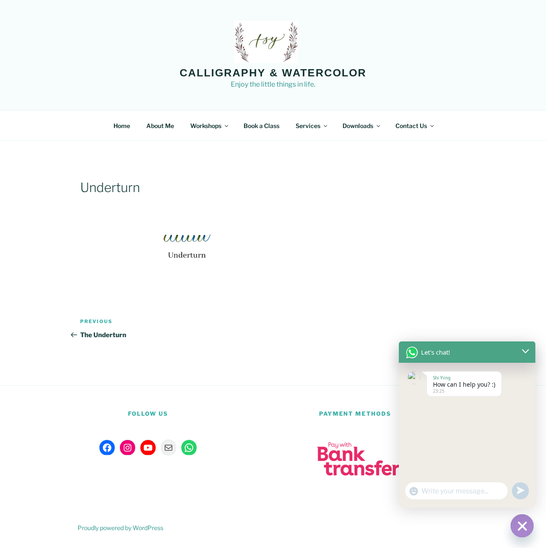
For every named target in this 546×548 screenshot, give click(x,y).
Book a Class (261, 125)
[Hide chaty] (522, 525)
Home (121, 125)
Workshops (205, 125)
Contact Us (411, 125)
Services (308, 125)
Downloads (358, 125)
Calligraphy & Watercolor (273, 73)
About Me (160, 125)
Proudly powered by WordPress (120, 527)
